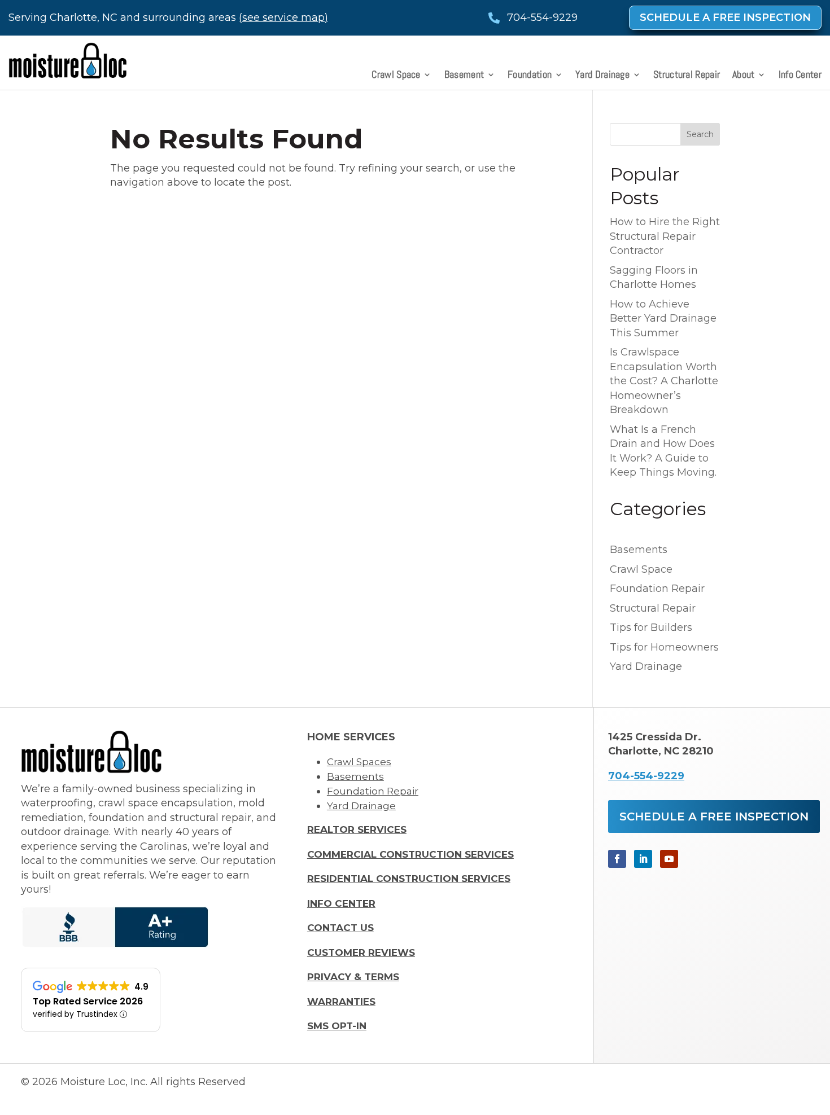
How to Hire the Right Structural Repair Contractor (665, 236)
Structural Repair (686, 76)
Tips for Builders (651, 627)
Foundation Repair (657, 588)
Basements (638, 549)
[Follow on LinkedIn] (643, 859)
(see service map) (283, 17)
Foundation (530, 76)
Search (700, 134)
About (743, 76)
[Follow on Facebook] (617, 859)
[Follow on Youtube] (669, 859)
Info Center (800, 76)
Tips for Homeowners (664, 647)
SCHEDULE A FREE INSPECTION (725, 17)
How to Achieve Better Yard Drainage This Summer (663, 318)
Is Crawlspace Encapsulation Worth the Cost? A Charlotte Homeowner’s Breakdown (664, 381)
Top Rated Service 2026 (88, 1001)
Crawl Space (396, 76)
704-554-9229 (646, 776)
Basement (464, 76)
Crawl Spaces (359, 761)
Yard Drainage (602, 76)
